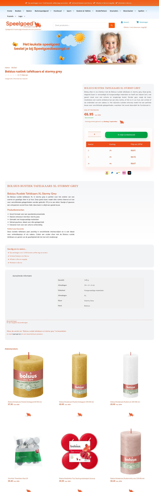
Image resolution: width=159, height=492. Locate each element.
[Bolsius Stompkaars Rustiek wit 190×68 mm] (131, 375)
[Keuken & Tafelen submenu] (92, 11)
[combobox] (81, 25)
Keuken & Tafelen (83, 11)
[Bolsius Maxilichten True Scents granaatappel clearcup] (79, 451)
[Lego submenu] (24, 16)
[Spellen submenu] (146, 11)
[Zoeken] (112, 25)
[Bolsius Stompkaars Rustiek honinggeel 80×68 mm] (28, 375)
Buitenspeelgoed (42, 11)
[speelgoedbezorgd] (23, 21)
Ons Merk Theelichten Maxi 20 (18, 478)
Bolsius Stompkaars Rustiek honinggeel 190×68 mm (76, 402)
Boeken (18, 11)
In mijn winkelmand (126, 135)
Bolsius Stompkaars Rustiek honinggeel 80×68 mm (25, 402)
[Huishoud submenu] (63, 11)
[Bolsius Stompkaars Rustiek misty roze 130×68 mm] (131, 451)
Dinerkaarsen (17, 78)
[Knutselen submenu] (120, 11)
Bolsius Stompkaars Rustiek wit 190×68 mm (125, 402)
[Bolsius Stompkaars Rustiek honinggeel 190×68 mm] (79, 375)
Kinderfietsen (101, 11)
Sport (69, 11)
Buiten (29, 11)
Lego (20, 16)
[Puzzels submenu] (15, 16)
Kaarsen (25, 78)
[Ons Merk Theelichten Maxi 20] (28, 451)
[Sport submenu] (73, 11)
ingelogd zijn (16, 334)
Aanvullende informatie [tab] (22, 276)
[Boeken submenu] (23, 11)
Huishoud (58, 11)
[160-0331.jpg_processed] (41, 109)
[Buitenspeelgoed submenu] (50, 11)
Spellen (141, 11)
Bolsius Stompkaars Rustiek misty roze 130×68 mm (127, 478)
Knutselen (114, 11)
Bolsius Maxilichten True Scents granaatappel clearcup (77, 478)
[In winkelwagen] (28, 414)
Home (9, 11)
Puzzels (10, 16)
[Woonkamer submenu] (135, 11)
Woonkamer (128, 11)
